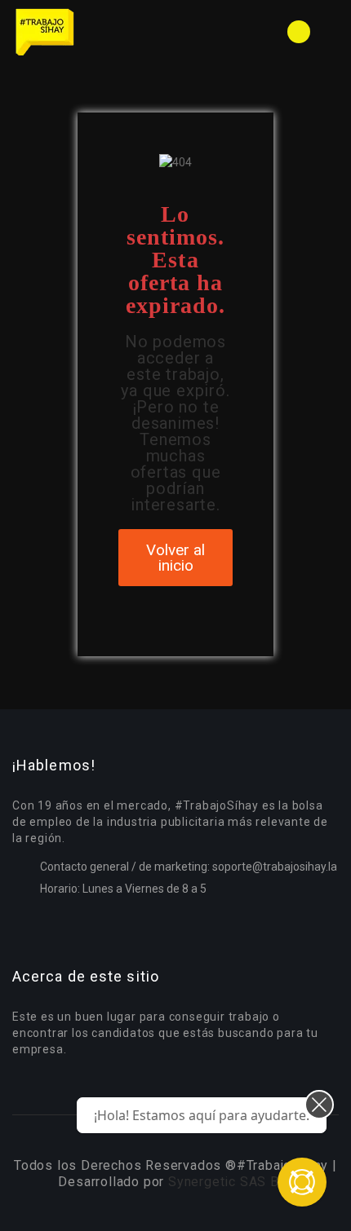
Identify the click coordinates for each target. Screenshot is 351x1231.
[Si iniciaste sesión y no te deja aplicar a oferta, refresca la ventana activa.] (302, 1182)
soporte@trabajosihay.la (274, 866)
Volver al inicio (175, 557)
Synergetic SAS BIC (230, 1181)
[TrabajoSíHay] (94, 31)
